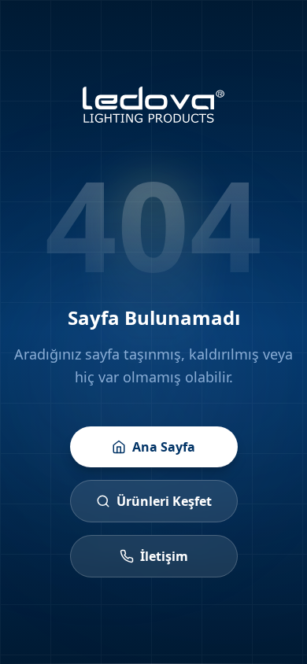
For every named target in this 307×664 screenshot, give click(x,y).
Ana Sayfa (163, 447)
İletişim (164, 556)
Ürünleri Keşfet (164, 501)
